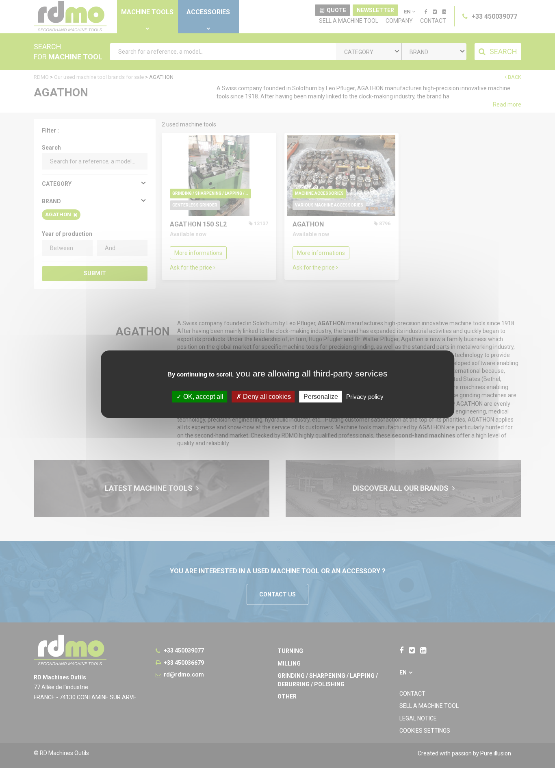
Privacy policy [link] (365, 396)
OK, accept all (202, 396)
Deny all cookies (266, 396)
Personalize (321, 396)
